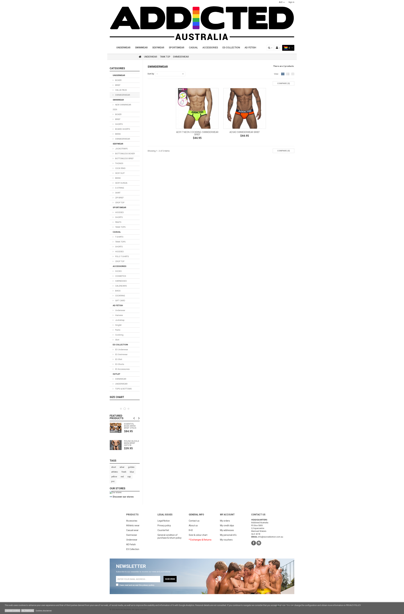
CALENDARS (121, 286)
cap (129, 476)
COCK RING (120, 168)
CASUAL (193, 47)
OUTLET (116, 374)
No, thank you (27, 611)
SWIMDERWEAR (122, 95)
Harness (119, 315)
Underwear (120, 310)
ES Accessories (122, 369)
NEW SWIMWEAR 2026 (122, 107)
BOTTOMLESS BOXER (125, 153)
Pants (117, 330)
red (122, 476)
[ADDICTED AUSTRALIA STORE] (202, 23)
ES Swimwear (121, 354)
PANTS (118, 222)
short (113, 467)
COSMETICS (120, 276)
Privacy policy (164, 525)
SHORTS (119, 124)
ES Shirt (118, 359)
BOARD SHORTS (122, 129)
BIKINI (118, 134)
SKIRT (117, 193)
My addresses (227, 530)
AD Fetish (131, 544)
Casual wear (132, 530)
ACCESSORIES (210, 47)
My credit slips (227, 525)
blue (132, 472)
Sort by (151, 74)
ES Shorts (119, 364)
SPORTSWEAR (176, 47)
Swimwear (131, 535)
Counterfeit (163, 530)
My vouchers (226, 539)
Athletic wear (133, 525)
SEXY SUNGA (121, 183)
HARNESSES (121, 281)
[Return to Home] (140, 57)
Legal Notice (163, 520)
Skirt (117, 340)
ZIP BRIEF (119, 197)
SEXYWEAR (158, 47)
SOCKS (118, 271)
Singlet (118, 325)
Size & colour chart (198, 535)
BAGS (118, 291)
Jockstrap (120, 320)
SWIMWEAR (141, 47)
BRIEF (117, 85)
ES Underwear (121, 349)
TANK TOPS (120, 227)
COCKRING (120, 295)
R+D (191, 530)
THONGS (119, 163)
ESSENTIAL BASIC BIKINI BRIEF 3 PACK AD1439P (130, 426)
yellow (114, 476)
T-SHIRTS (119, 237)
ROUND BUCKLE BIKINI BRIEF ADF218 (131, 443)
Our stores (117, 488)
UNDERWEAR (123, 47)
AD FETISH (250, 47)
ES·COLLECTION (231, 47)
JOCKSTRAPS (121, 148)
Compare (184, 162)
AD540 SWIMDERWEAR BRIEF (244, 132)
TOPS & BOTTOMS (123, 389)
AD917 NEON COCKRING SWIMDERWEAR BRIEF (197, 133)
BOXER (118, 80)
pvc (113, 481)
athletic (114, 472)
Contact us (194, 520)
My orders (225, 520)
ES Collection (132, 549)
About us (193, 525)
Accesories (131, 520)
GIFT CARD (120, 300)
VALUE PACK (121, 90)
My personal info (228, 535)
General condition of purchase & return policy (169, 536)
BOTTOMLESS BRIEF (124, 158)
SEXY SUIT (120, 173)
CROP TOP (119, 202)
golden (131, 467)
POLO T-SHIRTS (122, 256)
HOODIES (119, 212)
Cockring (119, 335)
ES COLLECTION (120, 344)
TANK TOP (165, 56)
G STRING (119, 188)
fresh (124, 472)
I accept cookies (13, 611)
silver (122, 467)
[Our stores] (125, 492)
